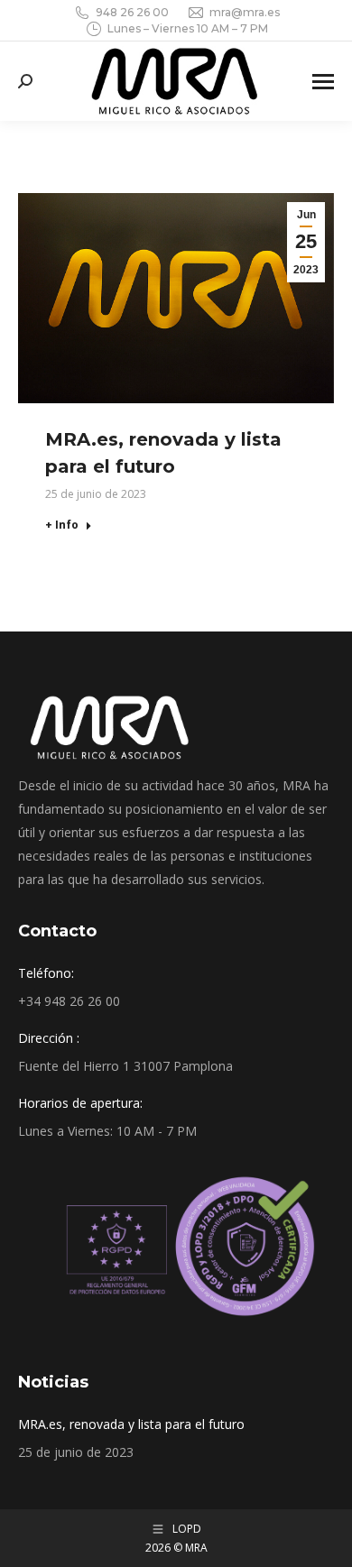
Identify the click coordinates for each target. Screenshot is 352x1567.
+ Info (62, 525)
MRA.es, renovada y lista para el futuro (131, 1424)
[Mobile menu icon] (323, 81)
